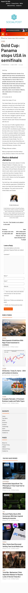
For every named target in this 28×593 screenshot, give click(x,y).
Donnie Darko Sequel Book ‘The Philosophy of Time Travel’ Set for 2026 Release (13, 486)
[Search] (26, 34)
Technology (5, 426)
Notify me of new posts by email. (13, 305)
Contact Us (19, 5)
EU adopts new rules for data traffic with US (7, 232)
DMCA (21, 3)
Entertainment (5, 430)
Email (5, 281)
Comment (7, 254)
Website (6, 286)
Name (6, 276)
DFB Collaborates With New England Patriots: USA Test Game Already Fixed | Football (20, 234)
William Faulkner (15, 346)
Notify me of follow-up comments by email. (13, 301)
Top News (3, 41)
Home (3, 416)
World (3, 420)
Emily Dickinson (5, 64)
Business (4, 541)
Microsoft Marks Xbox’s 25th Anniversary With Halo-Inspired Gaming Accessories (13, 516)
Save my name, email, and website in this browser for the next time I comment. (14, 293)
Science (4, 424)
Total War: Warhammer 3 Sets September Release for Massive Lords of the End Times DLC (13, 574)
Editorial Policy (11, 5)
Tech (4, 511)
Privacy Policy (15, 3)
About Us (8, 3)
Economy (4, 422)
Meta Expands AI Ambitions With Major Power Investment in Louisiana (12, 342)
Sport (3, 428)
